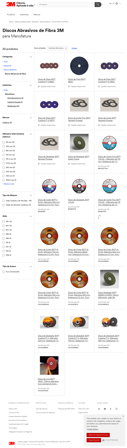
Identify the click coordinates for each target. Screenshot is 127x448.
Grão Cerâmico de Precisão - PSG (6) (20, 201)
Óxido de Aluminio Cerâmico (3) (18, 205)
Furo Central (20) (12, 272)
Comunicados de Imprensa (45, 412)
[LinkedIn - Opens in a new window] (99, 409)
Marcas (37, 15)
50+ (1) (8, 247)
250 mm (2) (10, 168)
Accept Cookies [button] (94, 440)
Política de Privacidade (36, 442)
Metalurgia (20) (13, 106)
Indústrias (24, 15)
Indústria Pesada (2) (15, 102)
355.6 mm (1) (11, 180)
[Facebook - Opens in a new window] (110, 409)
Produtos (11, 15)
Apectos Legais (23, 442)
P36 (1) (8, 255)
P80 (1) (8, 234)
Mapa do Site (83, 412)
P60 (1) (8, 238)
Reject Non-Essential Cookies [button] (98, 435)
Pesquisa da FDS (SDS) (66, 409)
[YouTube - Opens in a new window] (105, 409)
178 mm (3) (10, 155)
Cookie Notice (92, 429)
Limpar (74, 48)
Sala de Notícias (41, 409)
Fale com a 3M (83, 409)
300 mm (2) (10, 172)
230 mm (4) (10, 146)
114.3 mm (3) (11, 159)
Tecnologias (13, 428)
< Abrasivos (6, 66)
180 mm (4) (10, 151)
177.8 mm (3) (11, 163)
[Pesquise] (98, 4)
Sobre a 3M (13, 409)
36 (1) (8, 243)
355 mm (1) (10, 176)
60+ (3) (9, 226)
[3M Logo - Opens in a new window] (20, 4)
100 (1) (8, 251)
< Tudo (5, 62)
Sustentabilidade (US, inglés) (19, 424)
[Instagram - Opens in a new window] (116, 409)
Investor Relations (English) (18, 416)
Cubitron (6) (7, 123)
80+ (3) (9, 230)
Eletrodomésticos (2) (15, 98)
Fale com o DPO (64, 442)
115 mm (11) (10, 142)
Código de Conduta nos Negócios (20, 432)
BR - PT (112, 3)
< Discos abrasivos (9, 70)
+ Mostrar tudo (8, 184)
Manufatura (56, 48)
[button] (110, 440)
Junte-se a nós (14, 412)
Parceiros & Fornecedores (18, 420)
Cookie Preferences (51, 442)
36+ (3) (9, 222)
